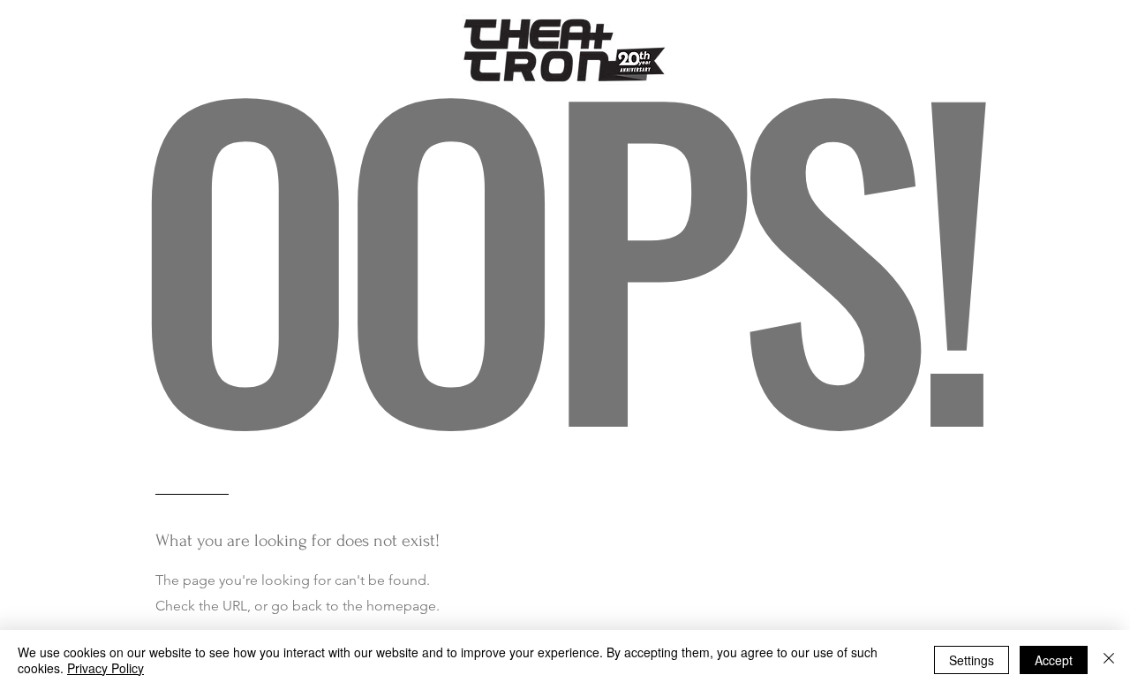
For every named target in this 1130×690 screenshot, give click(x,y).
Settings (971, 660)
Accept (1054, 660)
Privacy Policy (105, 668)
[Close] (1108, 660)
